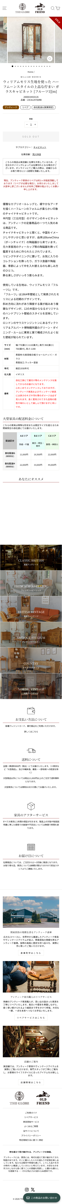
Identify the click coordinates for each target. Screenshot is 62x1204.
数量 (31, 119)
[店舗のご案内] (31, 1041)
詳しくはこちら (31, 731)
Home (30, 71)
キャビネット (39, 147)
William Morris (31, 77)
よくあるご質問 (31, 1126)
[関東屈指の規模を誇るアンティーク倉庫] (31, 912)
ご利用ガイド (31, 1112)
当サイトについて (31, 1130)
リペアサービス (31, 1117)
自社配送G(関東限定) (44, 107)
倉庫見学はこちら (31, 952)
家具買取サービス (31, 1121)
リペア (25, 107)
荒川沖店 (36, 154)
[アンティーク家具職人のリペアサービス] (31, 977)
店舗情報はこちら (31, 1082)
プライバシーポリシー (31, 1135)
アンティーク (11, 107)
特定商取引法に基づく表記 (31, 1139)
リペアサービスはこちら (31, 1017)
